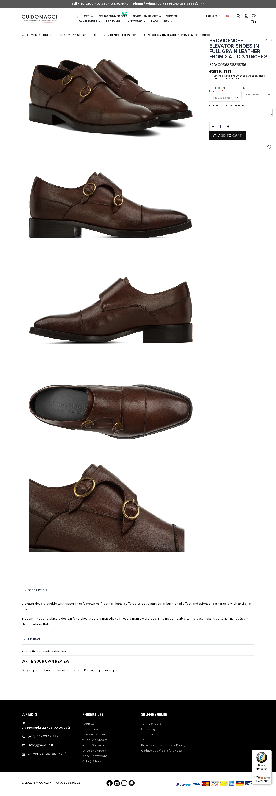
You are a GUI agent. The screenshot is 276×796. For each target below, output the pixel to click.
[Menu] (269, 752)
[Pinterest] (131, 784)
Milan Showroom (94, 740)
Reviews (34, 639)
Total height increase (217, 89)
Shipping (148, 729)
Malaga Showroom (96, 761)
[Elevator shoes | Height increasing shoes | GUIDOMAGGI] (37, 19)
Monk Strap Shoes (82, 35)
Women (171, 16)
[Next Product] (271, 40)
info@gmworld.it (40, 745)
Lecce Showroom (94, 756)
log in (100, 670)
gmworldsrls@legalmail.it (47, 753)
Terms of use (150, 734)
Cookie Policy (175, 745)
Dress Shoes (52, 35)
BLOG (154, 20)
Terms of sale (151, 724)
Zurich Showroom (95, 745)
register (115, 670)
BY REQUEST (114, 20)
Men (87, 16)
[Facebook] (109, 784)
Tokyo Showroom (94, 750)
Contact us (90, 729)
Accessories (88, 20)
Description (37, 590)
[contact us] (203, 4)
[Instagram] (117, 784)
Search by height (145, 16)
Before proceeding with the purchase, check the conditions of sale (239, 77)
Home (23, 35)
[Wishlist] (254, 16)
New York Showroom (97, 734)
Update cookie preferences (161, 750)
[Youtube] (124, 784)
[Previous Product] (265, 40)
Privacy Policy (151, 745)
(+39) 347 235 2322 (178, 4)
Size (245, 88)
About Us (88, 724)
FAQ (144, 740)
